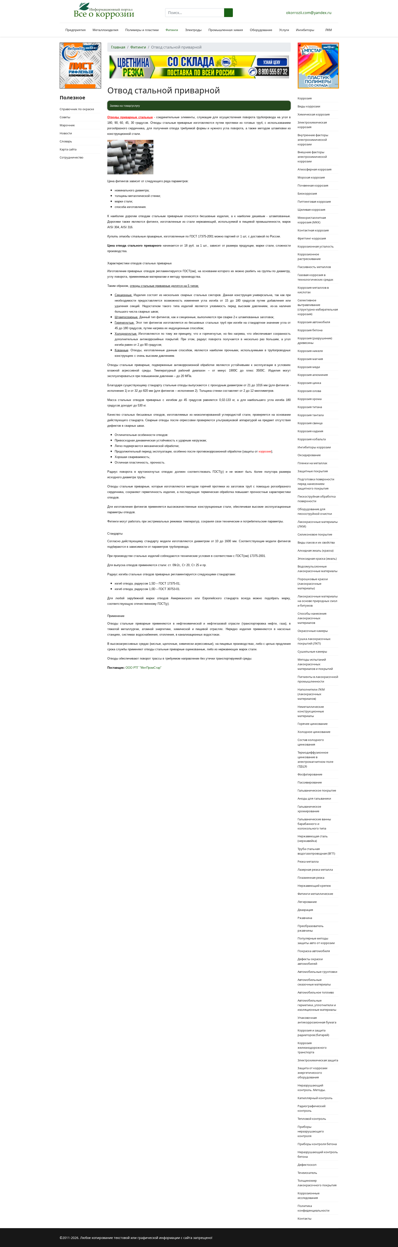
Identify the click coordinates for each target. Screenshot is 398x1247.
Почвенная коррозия (313, 185)
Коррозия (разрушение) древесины (315, 340)
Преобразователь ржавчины (311, 928)
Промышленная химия (225, 30)
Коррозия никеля (310, 351)
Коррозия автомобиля (314, 322)
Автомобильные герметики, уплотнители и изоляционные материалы (317, 1005)
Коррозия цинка (309, 383)
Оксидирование (309, 455)
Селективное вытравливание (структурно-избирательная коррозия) (318, 307)
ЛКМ (328, 30)
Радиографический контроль (311, 1108)
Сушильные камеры (312, 651)
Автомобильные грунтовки (317, 972)
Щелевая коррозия (311, 209)
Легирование (307, 902)
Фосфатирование (310, 774)
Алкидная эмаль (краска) (316, 550)
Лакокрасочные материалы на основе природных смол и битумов (318, 601)
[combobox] (194, 12)
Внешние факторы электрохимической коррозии (312, 156)
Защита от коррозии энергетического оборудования (312, 1072)
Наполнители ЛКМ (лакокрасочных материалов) (311, 694)
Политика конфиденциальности (313, 1208)
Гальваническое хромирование (309, 808)
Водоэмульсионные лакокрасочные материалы (317, 568)
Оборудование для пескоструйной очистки (315, 511)
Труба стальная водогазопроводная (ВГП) (316, 851)
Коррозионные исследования (308, 1195)
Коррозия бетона (310, 330)
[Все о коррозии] (104, 10)
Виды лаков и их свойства (316, 542)
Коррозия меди (309, 367)
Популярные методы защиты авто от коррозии (316, 940)
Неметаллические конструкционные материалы (311, 711)
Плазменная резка (311, 877)
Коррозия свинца (310, 423)
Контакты (304, 1218)
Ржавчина (305, 918)
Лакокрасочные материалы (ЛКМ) (318, 524)
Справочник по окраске (77, 109)
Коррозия (305, 98)
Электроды (193, 30)
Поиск (228, 12)
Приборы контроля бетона (317, 1144)
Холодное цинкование (314, 732)
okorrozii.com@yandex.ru (308, 12)
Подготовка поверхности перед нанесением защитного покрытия (316, 483)
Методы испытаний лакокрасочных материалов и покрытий (315, 664)
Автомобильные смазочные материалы (314, 982)
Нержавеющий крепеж (314, 886)
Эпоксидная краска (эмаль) (317, 558)
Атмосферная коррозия (314, 169)
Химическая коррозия (314, 114)
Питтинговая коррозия (314, 201)
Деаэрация (305, 910)
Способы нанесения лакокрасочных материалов (312, 618)
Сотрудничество (71, 157)
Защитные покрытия (313, 471)
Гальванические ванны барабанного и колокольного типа (314, 823)
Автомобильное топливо (316, 992)
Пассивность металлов (314, 267)
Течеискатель (307, 1173)
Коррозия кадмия (310, 431)
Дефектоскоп (307, 1165)
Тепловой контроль (312, 1119)
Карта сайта (68, 149)
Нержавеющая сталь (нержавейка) (313, 838)
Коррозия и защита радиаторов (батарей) (313, 1032)
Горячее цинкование (313, 724)
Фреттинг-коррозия (312, 238)
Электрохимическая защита (318, 1060)
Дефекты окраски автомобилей (310, 961)
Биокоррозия (307, 193)
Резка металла (308, 861)
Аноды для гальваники (314, 798)
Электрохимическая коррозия (312, 124)
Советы (65, 117)
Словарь (66, 141)
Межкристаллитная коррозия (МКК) (312, 220)
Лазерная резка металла (315, 869)
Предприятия (75, 30)
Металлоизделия (105, 30)
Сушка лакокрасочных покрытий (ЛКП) (314, 641)
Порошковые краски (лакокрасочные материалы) (313, 583)
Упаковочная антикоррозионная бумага (317, 1020)
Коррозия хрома (310, 399)
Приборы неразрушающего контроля (311, 1131)
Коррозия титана (310, 407)
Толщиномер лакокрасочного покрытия (317, 1182)
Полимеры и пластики (142, 30)
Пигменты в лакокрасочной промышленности (318, 679)
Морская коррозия (311, 177)
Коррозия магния (310, 359)
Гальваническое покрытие (317, 790)
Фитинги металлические (315, 894)
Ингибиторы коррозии (314, 447)
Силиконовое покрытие (315, 534)
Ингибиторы (305, 30)
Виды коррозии (309, 106)
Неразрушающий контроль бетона (318, 1154)
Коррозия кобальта (312, 439)
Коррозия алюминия (313, 375)
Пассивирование (310, 782)
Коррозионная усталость (316, 246)
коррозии (265, 451)
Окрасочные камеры (313, 631)
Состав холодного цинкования (311, 742)
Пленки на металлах (312, 463)
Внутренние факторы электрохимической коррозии (313, 139)
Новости (66, 133)
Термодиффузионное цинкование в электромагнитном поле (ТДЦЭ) (315, 759)
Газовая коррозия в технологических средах (315, 277)
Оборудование (261, 30)
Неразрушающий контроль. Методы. (311, 1087)
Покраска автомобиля (314, 951)
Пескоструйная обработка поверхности (317, 498)
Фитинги (172, 30)
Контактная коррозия (313, 230)
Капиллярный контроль (315, 1098)
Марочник (67, 125)
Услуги (284, 30)
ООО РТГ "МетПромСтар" (143, 667)
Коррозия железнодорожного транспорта (312, 1047)
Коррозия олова (309, 391)
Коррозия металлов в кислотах (313, 289)
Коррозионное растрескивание (309, 256)
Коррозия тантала (311, 415)
